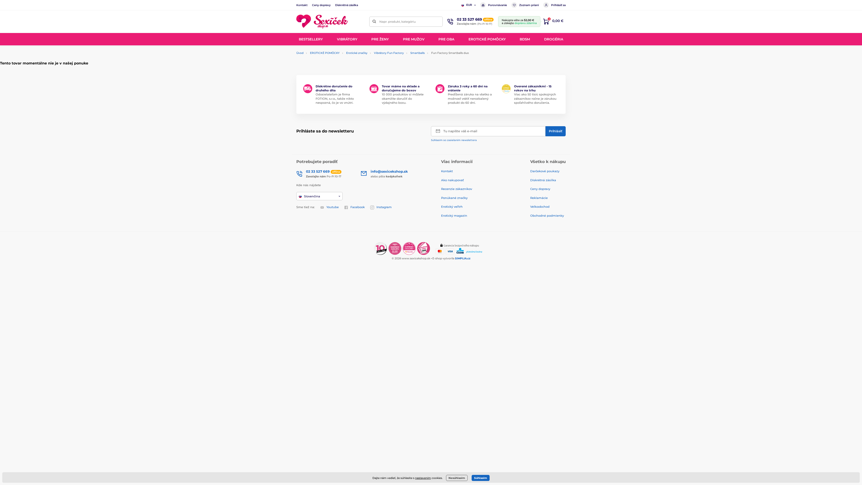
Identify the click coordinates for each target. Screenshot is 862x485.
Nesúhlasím (457, 478)
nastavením (423, 478)
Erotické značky (356, 53)
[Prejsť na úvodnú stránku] (322, 22)
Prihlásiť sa (558, 5)
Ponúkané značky (454, 198)
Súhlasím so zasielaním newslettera (454, 140)
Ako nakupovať (452, 180)
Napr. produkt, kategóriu (397, 21)
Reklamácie (539, 198)
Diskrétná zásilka (346, 5)
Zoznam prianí (529, 5)
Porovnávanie (497, 5)
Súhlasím (480, 478)
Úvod (299, 53)
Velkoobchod (540, 206)
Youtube (332, 207)
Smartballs (417, 53)
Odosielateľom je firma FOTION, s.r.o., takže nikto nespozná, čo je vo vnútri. (335, 98)
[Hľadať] (374, 22)
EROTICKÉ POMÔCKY (325, 53)
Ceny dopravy (321, 5)
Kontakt (302, 5)
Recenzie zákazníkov (456, 189)
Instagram (384, 207)
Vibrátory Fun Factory (389, 53)
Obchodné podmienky (547, 215)
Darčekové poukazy (544, 171)
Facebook (357, 207)
